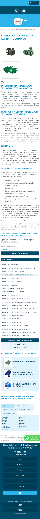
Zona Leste (14, 409)
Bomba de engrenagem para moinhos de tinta (23, 374)
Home (20, 459)
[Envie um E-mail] (23, 11)
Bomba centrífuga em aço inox (12, 278)
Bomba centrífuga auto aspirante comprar (17, 275)
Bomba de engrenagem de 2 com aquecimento (18, 309)
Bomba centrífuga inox (10, 285)
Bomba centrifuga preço (10, 295)
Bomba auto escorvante (10, 265)
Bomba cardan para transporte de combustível (18, 268)
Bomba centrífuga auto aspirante (13, 272)
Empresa (20, 464)
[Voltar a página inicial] (20, 20)
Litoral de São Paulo (9, 413)
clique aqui (27, 239)
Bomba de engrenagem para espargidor (15, 329)
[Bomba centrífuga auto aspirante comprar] (10, 51)
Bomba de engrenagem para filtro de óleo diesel (19, 332)
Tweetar (5, 249)
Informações (7, 259)
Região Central (7, 406)
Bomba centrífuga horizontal (12, 282)
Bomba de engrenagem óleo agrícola (15, 326)
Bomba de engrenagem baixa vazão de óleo (17, 299)
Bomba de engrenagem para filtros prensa (16, 336)
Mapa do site (20, 486)
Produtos (20, 470)
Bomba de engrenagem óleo (11, 322)
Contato (20, 481)
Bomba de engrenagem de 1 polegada (15, 305)
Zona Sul (5, 409)
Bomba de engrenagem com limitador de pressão (19, 302)
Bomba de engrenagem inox (11, 319)
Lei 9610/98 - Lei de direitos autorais (19, 440)
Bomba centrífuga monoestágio (13, 288)
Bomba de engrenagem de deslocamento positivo (19, 312)
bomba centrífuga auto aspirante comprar (20, 95)
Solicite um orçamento (20, 253)
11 (20, 452)
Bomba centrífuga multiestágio (13, 292)
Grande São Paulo (26, 409)
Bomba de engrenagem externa (13, 315)
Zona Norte (18, 406)
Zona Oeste (28, 406)
